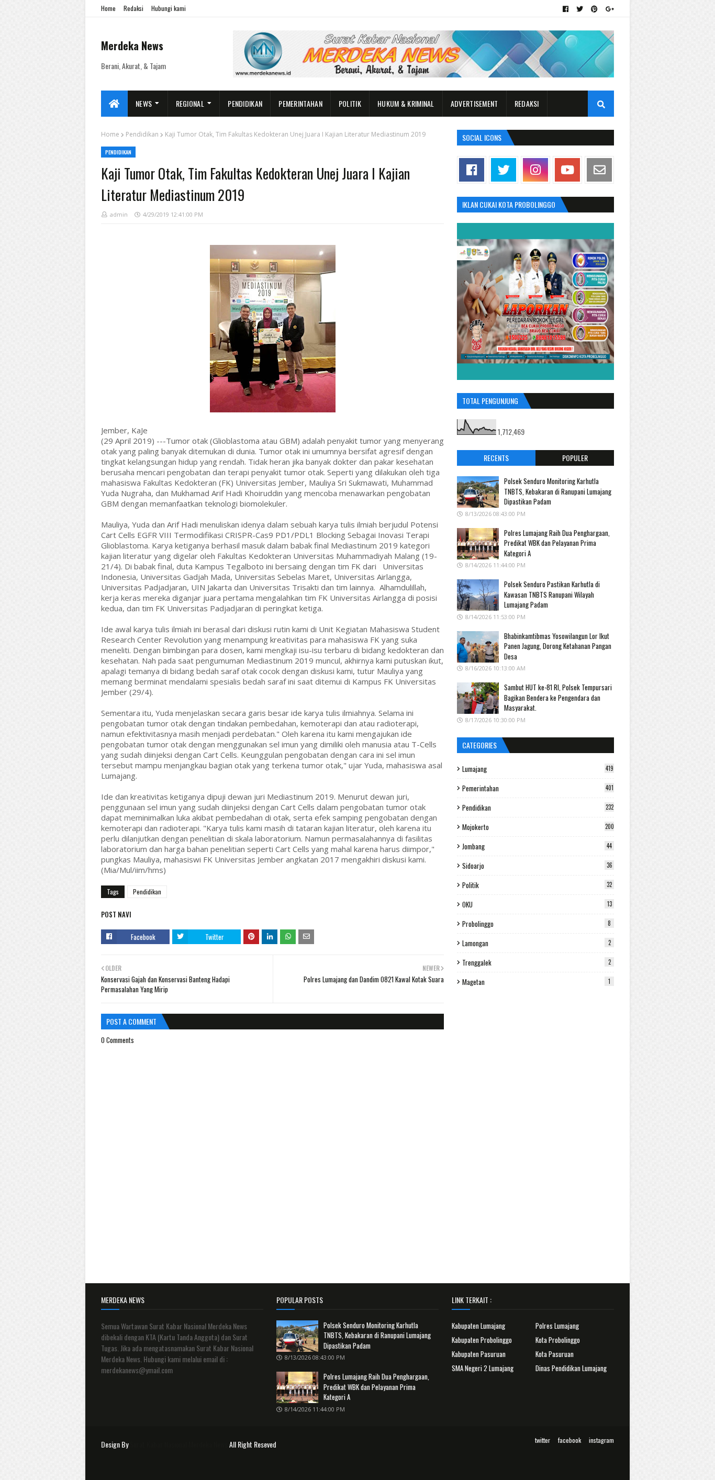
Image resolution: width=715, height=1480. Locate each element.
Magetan (536, 982)
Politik (537, 885)
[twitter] (580, 9)
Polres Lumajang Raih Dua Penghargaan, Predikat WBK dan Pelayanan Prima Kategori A (557, 543)
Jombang (537, 846)
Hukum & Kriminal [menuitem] (405, 103)
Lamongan (536, 943)
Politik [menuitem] (350, 103)
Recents (496, 457)
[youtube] (567, 170)
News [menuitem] (144, 103)
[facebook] (565, 9)
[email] (599, 170)
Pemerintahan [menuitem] (300, 103)
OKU (537, 904)
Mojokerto (538, 827)
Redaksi (133, 8)
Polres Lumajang (557, 1325)
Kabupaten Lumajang (478, 1325)
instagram (601, 1440)
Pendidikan (142, 134)
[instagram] (535, 170)
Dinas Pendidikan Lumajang (571, 1368)
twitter (542, 1440)
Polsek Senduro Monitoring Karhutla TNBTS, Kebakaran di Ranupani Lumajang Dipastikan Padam (557, 491)
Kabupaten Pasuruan (479, 1354)
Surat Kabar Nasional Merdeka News (179, 1444)
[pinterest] (594, 9)
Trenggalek (536, 962)
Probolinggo (536, 923)
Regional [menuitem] (190, 103)
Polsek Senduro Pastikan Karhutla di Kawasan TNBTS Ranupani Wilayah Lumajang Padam (552, 594)
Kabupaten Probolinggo (482, 1340)
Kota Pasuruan (554, 1354)
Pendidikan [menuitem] (245, 103)
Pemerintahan (537, 788)
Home (108, 8)
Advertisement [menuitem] (474, 103)
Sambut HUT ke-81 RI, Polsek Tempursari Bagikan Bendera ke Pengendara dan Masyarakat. (558, 697)
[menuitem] (114, 104)
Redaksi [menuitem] (527, 103)
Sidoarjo (537, 865)
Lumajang (537, 769)
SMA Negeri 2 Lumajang (482, 1368)
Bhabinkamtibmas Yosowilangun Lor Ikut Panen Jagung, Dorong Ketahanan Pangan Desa (557, 646)
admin (119, 214)
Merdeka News (132, 45)
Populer (575, 457)
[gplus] (608, 9)
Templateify (142, 1465)
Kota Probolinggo (557, 1340)
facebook (569, 1440)
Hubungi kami (168, 8)
